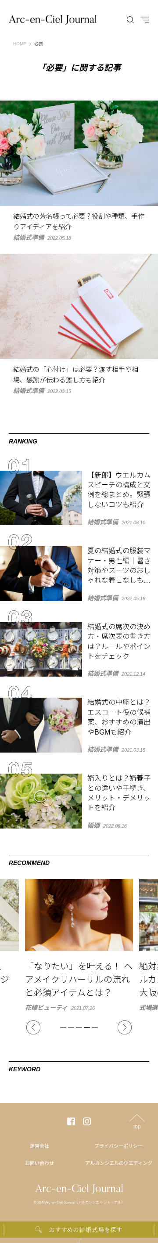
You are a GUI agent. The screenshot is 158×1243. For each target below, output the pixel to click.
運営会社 (39, 1146)
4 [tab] (87, 1027)
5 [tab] (95, 1027)
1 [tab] (63, 1027)
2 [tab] (71, 1027)
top (137, 1126)
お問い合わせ (39, 1163)
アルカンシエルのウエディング (118, 1163)
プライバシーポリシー (118, 1146)
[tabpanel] (79, 945)
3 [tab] (79, 1027)
